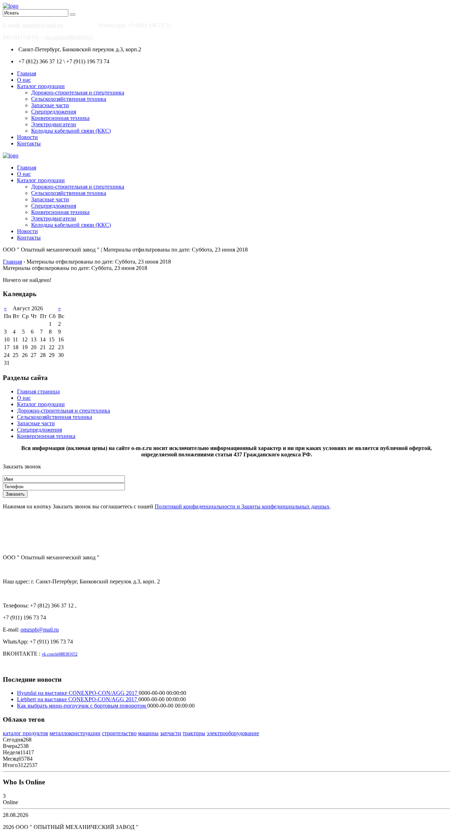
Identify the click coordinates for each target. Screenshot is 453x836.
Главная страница (38, 391)
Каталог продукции (41, 86)
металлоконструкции (75, 733)
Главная (26, 73)
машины (148, 733)
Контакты (29, 143)
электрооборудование (233, 733)
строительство (119, 733)
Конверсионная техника (60, 118)
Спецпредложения (53, 112)
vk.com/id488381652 (68, 37)
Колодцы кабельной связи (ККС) (71, 131)
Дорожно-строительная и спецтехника (77, 93)
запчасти (170, 733)
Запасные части (50, 105)
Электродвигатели (53, 124)
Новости (27, 137)
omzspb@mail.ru (42, 25)
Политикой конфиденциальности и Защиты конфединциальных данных (242, 506)
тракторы (194, 733)
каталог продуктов (25, 733)
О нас (24, 80)
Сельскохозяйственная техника (68, 99)
